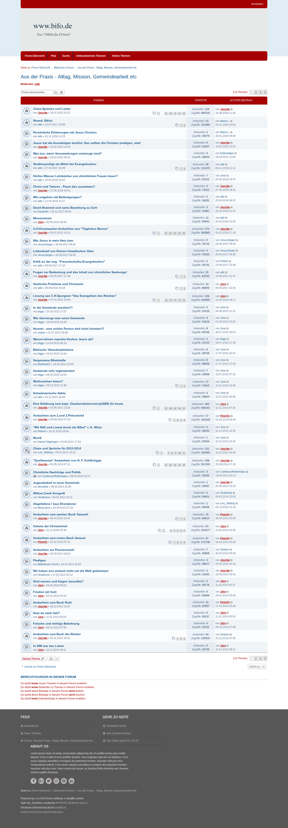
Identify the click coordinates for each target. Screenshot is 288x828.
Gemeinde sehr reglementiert (54, 370)
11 (166, 113)
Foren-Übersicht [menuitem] (34, 55)
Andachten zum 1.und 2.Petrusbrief (58, 415)
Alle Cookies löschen (119, 733)
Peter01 (225, 415)
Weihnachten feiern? (48, 381)
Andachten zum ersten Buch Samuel (59, 538)
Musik (37, 438)
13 (175, 113)
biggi (41, 311)
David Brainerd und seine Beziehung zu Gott (65, 207)
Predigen (39, 560)
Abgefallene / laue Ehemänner (54, 503)
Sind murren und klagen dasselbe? (58, 581)
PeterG (224, 261)
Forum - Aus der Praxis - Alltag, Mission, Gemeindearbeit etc (58, 740)
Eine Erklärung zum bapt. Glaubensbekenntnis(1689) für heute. (78, 403)
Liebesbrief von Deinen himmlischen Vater (63, 251)
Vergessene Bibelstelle (49, 360)
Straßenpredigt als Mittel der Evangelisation (64, 164)
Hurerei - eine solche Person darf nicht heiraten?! (68, 328)
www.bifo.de (52, 25)
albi (40, 124)
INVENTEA (62, 802)
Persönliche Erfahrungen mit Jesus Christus (65, 132)
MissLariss (44, 507)
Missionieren (42, 218)
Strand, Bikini (42, 120)
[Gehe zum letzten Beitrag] (231, 109)
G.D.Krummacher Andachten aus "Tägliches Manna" (70, 228)
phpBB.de (60, 807)
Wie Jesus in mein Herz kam (53, 240)
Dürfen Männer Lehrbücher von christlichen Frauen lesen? (75, 176)
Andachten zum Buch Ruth (52, 602)
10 (179, 453)
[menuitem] (28, 812)
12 (171, 113)
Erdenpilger (227, 153)
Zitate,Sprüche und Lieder (52, 108)
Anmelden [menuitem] (257, 4)
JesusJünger (45, 244)
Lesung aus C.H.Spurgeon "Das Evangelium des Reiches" (75, 295)
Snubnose (44, 497)
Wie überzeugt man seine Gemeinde (59, 318)
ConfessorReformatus (54, 476)
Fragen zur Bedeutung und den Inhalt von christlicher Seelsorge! (80, 272)
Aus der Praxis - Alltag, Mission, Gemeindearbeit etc (79, 76)
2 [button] (256, 92)
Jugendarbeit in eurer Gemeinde (56, 482)
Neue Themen (32, 733)
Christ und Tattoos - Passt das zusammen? (64, 186)
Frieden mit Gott (45, 592)
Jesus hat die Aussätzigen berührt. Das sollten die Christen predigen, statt (87, 143)
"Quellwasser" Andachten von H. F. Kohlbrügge (67, 460)
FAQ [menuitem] (53, 55)
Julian (41, 332)
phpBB (39, 798)
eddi (37, 84)
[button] (265, 92)
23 (175, 233)
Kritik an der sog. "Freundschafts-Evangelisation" (69, 261)
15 (184, 113)
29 (175, 408)
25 (184, 233)
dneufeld (43, 486)
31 (184, 408)
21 (166, 233)
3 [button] (260, 92)
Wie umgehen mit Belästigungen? (57, 197)
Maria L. (225, 121)
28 (171, 408)
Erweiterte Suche (116, 725)
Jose (223, 175)
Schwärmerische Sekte (49, 393)
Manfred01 (44, 364)
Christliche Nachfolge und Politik (57, 472)
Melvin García (79, 802)
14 (179, 113)
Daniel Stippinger (48, 441)
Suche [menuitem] (66, 55)
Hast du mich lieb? (46, 613)
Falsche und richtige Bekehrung (56, 623)
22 (171, 233)
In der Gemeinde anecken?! (53, 307)
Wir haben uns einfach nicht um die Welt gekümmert (70, 571)
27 (166, 408)
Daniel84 (43, 211)
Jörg (40, 222)
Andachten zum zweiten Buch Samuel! (60, 514)
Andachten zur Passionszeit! (53, 549)
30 (179, 408)
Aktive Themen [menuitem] (121, 55)
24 (179, 233)
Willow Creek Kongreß (49, 493)
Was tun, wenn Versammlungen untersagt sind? (67, 153)
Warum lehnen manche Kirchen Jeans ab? (63, 339)
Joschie (42, 112)
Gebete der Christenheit (50, 526)
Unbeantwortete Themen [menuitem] (91, 55)
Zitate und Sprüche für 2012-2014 (57, 448)
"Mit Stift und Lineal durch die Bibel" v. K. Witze (67, 427)
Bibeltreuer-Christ (48, 564)
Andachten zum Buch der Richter (57, 634)
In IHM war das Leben (48, 646)
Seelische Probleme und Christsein (58, 284)
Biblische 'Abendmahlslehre (53, 349)
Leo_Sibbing (45, 452)
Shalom (224, 549)
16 (184, 300)
